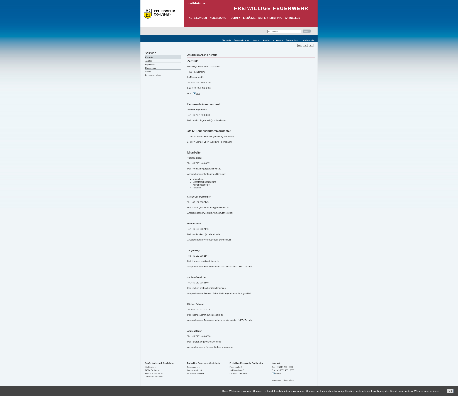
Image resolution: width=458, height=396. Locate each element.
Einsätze (249, 18)
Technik (234, 18)
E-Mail (278, 374)
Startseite (226, 40)
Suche (148, 72)
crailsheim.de (197, 3)
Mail (198, 93)
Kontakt (256, 40)
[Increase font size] (300, 46)
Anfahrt (266, 40)
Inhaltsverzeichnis (153, 75)
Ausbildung (218, 18)
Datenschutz (292, 40)
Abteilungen (198, 18)
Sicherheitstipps (270, 18)
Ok (450, 390)
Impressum (278, 40)
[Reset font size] (305, 46)
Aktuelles (292, 18)
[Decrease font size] (311, 46)
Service (150, 53)
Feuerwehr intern (242, 40)
